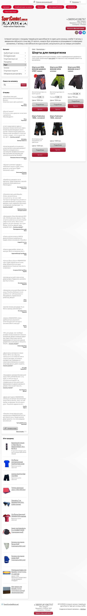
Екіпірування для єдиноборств (9, 57)
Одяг (5, 65)
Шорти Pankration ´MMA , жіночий (56, 117)
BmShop (83, 609)
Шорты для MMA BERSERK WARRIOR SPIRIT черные (39, 69)
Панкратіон (7, 62)
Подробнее (40, 104)
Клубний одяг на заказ (23, 7)
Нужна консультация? (44, 2)
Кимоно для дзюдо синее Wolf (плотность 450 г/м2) (18, 558)
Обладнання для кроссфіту (13, 74)
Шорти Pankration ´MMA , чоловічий (38, 117)
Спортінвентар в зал (11, 59)
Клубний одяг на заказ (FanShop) (11, 54)
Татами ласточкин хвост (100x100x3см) (18, 489)
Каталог (6, 7)
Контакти (71, 7)
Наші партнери (10, 11)
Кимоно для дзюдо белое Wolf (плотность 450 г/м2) (18, 544)
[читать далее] (14, 137)
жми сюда (52, 58)
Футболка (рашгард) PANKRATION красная (18, 515)
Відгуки (40, 7)
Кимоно (6, 68)
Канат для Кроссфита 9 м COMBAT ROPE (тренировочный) (18, 530)
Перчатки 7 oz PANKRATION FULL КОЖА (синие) (17, 502)
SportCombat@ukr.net (11, 604)
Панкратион (40, 49)
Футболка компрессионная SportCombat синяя (17, 462)
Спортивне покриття (11, 71)
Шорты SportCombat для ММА (18, 475)
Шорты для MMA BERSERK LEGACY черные (74, 69)
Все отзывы (20, 431)
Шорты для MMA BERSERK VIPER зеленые (56, 69)
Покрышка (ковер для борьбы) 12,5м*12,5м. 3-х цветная (18, 572)
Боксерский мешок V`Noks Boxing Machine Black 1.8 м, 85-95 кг (18, 446)
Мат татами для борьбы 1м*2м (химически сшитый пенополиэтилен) (18, 589)
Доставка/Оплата (55, 7)
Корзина (75, 2)
